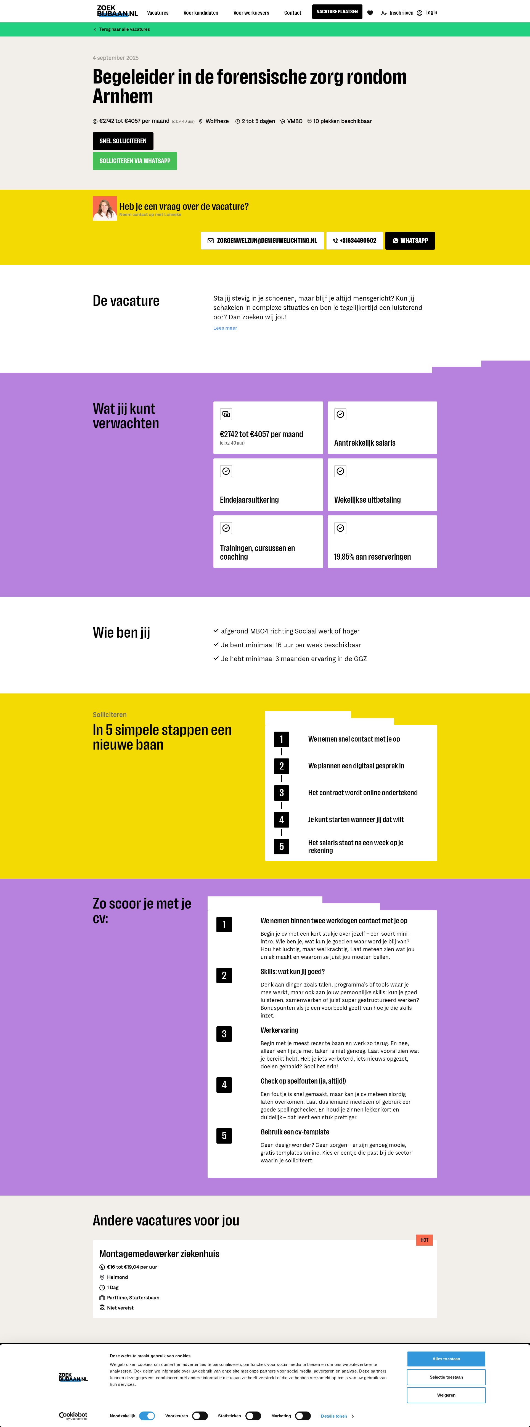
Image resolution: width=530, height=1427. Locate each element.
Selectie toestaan (446, 1377)
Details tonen (334, 1416)
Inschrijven (401, 13)
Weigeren (446, 1395)
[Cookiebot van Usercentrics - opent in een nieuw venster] (73, 1416)
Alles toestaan (446, 1358)
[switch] (200, 1416)
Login (431, 12)
